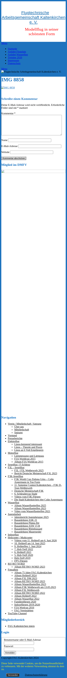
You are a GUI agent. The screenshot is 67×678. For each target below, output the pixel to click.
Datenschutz (14, 63)
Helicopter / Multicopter (20, 537)
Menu (4, 43)
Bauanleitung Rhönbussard (28, 528)
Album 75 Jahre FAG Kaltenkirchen (33, 572)
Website (5, 152)
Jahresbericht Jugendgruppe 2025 (31, 517)
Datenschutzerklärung (36, 674)
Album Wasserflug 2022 (26, 598)
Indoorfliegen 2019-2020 (27, 604)
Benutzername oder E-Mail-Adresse (22, 639)
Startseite (12, 48)
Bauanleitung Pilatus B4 (26, 523)
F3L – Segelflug (16, 467)
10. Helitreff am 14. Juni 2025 (29, 543)
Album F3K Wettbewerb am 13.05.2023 (35, 587)
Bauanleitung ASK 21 (25, 520)
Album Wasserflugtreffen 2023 (30, 508)
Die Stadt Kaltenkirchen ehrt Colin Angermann (38, 499)
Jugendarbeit (14, 514)
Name (4, 140)
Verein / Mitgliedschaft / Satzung (24, 423)
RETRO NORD (16, 563)
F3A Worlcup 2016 (24, 607)
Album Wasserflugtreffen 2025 (30, 505)
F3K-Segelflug (15, 476)
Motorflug (13, 453)
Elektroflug (13, 441)
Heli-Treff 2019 (22, 558)
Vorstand (12, 435)
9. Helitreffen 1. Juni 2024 (27, 546)
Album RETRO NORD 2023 (29, 566)
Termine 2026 (15, 57)
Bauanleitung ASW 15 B (27, 526)
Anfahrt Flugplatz (17, 51)
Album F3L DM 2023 (25, 578)
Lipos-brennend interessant (28, 444)
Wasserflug (13, 502)
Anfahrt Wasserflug (18, 54)
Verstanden (12, 675)
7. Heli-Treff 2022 (23, 549)
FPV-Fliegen (20, 561)
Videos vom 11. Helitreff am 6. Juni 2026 (35, 540)
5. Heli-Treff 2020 (23, 555)
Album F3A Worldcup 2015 (28, 461)
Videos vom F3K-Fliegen (27, 496)
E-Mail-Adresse (9, 146)
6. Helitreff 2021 (22, 552)
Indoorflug (13, 534)
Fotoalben (13, 569)
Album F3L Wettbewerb (26, 590)
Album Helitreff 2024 (25, 575)
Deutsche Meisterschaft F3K (29, 490)
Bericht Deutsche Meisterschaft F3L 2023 (35, 473)
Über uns (19, 426)
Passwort (8, 646)
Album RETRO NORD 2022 (29, 593)
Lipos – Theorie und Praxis (28, 447)
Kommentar (8, 113)
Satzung (18, 432)
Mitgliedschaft (21, 429)
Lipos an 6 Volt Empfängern (28, 450)
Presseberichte (15, 438)
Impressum (13, 60)
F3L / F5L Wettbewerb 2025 (29, 470)
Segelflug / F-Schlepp (19, 464)
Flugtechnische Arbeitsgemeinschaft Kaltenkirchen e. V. (33, 17)
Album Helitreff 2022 (25, 596)
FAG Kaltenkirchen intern (21, 626)
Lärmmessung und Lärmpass (29, 455)
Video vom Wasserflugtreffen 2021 (32, 511)
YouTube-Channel (17, 613)
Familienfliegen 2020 (25, 601)
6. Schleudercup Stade (25, 493)
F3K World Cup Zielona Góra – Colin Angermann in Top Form (34, 480)
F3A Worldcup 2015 (24, 458)
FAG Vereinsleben (23, 610)
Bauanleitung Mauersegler (27, 531)
